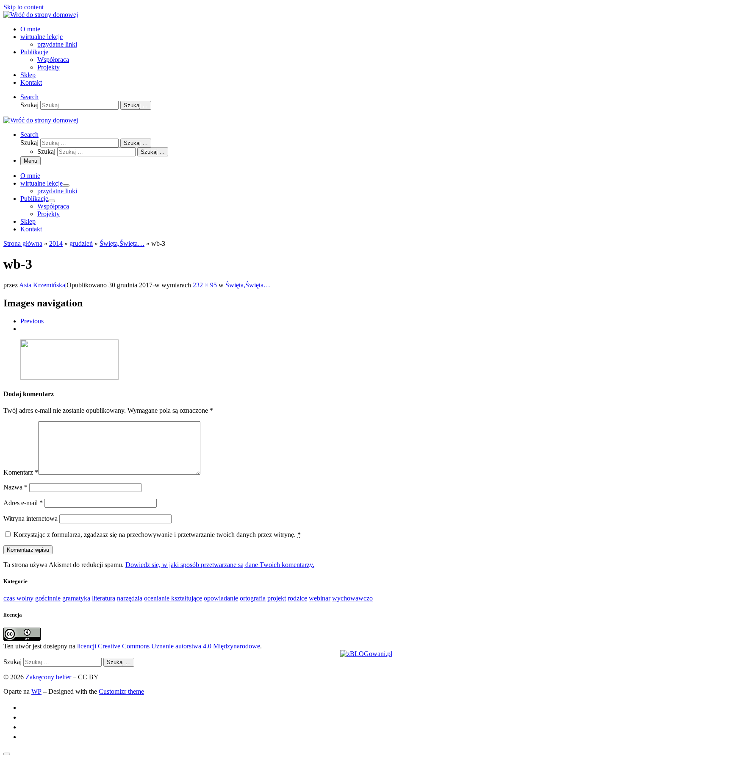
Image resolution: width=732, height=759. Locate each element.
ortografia (253, 598)
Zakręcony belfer (48, 677)
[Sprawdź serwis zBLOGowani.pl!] (366, 653)
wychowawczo (352, 598)
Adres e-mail (23, 502)
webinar (319, 598)
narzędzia (129, 598)
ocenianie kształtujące (173, 598)
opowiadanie (221, 598)
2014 (56, 243)
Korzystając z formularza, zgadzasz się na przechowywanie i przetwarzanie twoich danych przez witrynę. (157, 534)
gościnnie (48, 598)
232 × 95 (204, 285)
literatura (103, 598)
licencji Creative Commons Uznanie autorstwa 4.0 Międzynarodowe (168, 646)
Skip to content (23, 7)
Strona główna (22, 243)
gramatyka (76, 598)
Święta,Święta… (122, 243)
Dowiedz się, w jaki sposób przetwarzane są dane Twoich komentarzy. (219, 564)
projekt (276, 598)
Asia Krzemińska (42, 285)
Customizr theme (121, 691)
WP (36, 691)
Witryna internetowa (30, 518)
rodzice (297, 598)
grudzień (81, 243)
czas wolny (18, 598)
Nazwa (15, 487)
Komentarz (20, 472)
